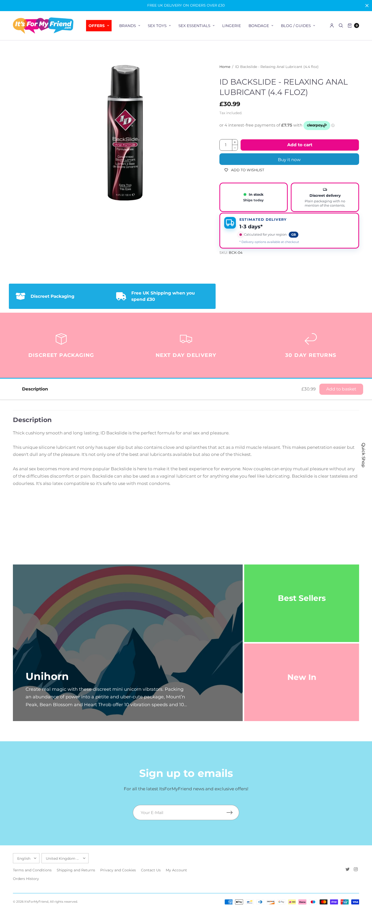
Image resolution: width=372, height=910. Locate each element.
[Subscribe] (232, 812)
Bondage (259, 25)
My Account (176, 870)
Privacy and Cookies (118, 870)
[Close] (367, 6)
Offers (97, 25)
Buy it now (289, 159)
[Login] (332, 25)
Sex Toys (157, 25)
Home (224, 67)
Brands (127, 25)
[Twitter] (347, 869)
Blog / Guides (296, 25)
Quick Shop (363, 455)
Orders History (26, 878)
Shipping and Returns (76, 870)
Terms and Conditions (32, 870)
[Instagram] (355, 869)
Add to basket (341, 388)
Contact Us (151, 870)
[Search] (341, 25)
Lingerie (231, 25)
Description (35, 388)
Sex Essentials (194, 25)
